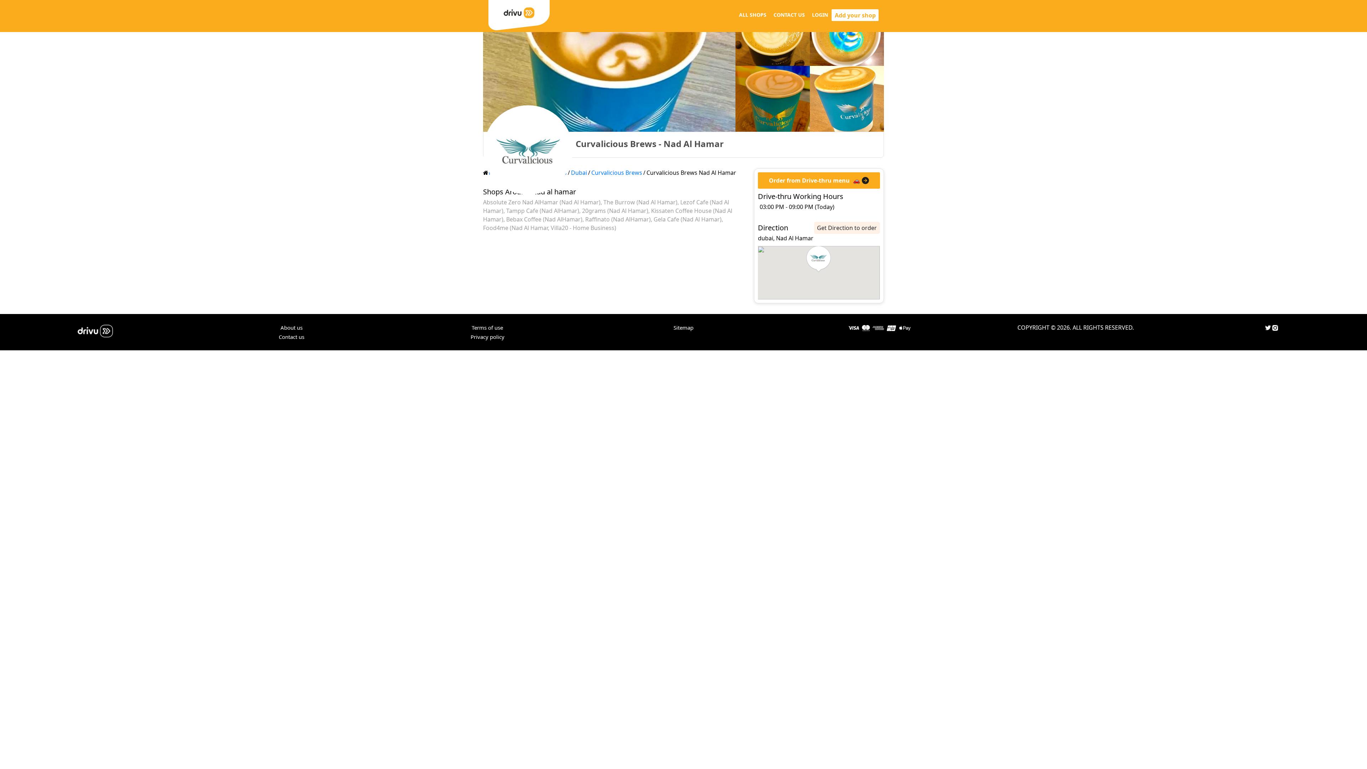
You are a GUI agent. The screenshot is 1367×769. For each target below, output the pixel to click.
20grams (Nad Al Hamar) (615, 211)
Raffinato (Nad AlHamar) (618, 219)
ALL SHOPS (752, 14)
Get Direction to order (847, 228)
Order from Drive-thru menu (809, 180)
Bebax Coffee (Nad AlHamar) (544, 219)
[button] (818, 259)
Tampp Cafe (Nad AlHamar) (542, 211)
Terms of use (487, 327)
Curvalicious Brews (616, 173)
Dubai (579, 173)
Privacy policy (487, 336)
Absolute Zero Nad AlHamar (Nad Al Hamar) (542, 202)
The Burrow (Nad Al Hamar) (640, 202)
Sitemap (683, 327)
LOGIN (820, 14)
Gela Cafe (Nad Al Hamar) (688, 219)
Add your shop (855, 15)
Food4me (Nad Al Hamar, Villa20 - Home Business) (549, 228)
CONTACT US (789, 14)
